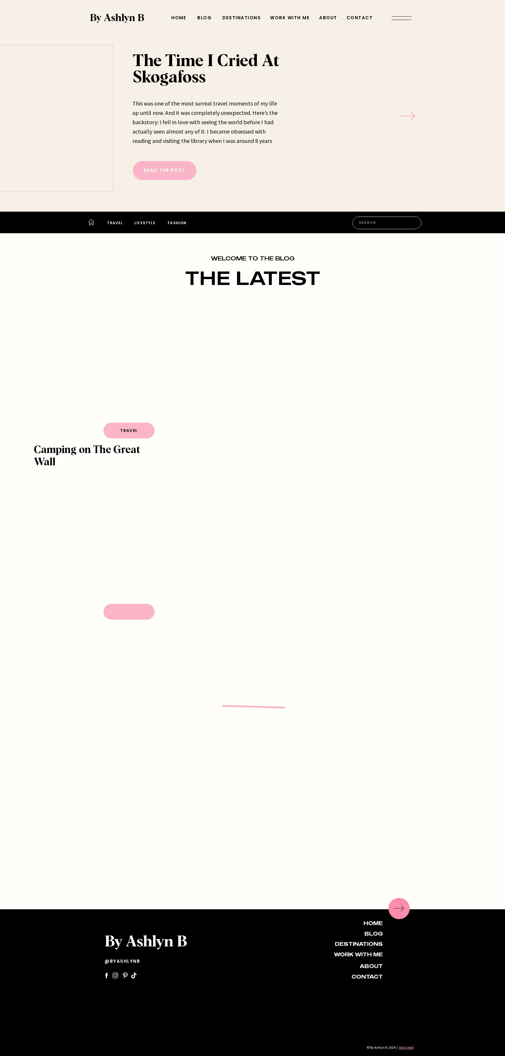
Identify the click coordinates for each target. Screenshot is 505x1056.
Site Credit (406, 1047)
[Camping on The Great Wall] (98, 370)
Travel (129, 430)
